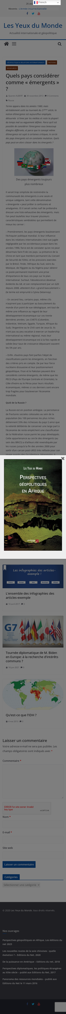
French (42, 2)
